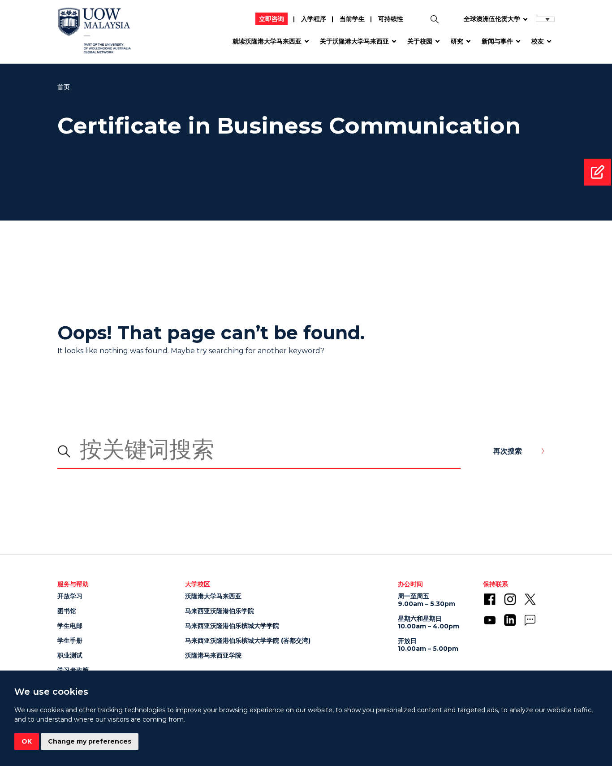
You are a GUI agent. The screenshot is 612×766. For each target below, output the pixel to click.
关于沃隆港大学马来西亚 (354, 41)
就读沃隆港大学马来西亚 (267, 41)
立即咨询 (271, 19)
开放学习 (69, 596)
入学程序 (313, 19)
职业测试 (69, 655)
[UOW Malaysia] (94, 34)
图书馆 (66, 611)
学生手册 (69, 640)
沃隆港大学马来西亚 (213, 596)
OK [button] (27, 741)
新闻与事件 (497, 41)
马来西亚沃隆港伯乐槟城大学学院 (232, 626)
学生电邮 (69, 626)
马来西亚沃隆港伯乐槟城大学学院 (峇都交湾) (247, 640)
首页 (63, 87)
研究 (457, 41)
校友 (537, 41)
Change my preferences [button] (89, 741)
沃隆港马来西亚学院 (213, 655)
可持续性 (390, 19)
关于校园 (419, 41)
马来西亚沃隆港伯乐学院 (219, 611)
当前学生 (352, 19)
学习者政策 (73, 670)
